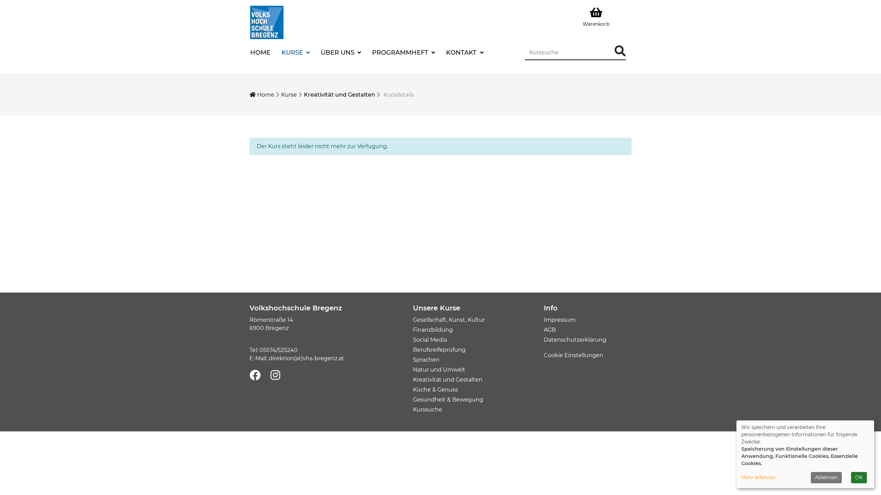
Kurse (289, 94)
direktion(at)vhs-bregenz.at (306, 358)
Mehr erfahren (758, 477)
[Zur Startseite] (267, 22)
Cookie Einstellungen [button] (573, 355)
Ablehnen (826, 477)
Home (260, 52)
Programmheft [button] (401, 52)
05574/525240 (278, 350)
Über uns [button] (338, 52)
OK (859, 477)
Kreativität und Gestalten (339, 94)
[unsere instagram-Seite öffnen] (275, 376)
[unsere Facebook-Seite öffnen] (255, 376)
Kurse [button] (293, 52)
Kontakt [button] (462, 52)
